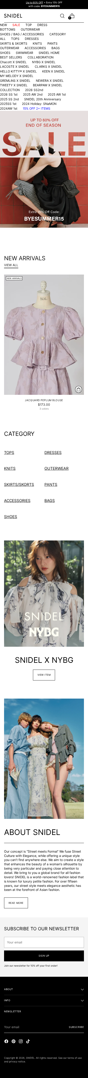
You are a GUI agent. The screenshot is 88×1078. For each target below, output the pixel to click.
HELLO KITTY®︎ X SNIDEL (18, 71)
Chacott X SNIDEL (13, 62)
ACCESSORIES (35, 48)
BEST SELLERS (11, 57)
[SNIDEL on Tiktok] (28, 1042)
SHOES (5, 53)
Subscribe (76, 1027)
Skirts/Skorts (19, 484)
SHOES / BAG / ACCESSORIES (22, 34)
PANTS (52, 43)
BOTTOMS (7, 29)
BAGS (55, 48)
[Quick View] (78, 389)
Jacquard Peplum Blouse (44, 400)
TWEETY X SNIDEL (14, 85)
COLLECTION (10, 90)
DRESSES (32, 39)
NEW (3, 25)
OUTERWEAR (30, 29)
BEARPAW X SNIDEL (47, 85)
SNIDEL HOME (49, 53)
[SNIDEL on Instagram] (21, 1042)
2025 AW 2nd (32, 94)
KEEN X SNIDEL (53, 71)
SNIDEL (30, 1057)
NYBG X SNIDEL (44, 62)
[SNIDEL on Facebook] (6, 1042)
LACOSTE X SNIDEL (14, 66)
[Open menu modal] (81, 15)
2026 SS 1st (9, 94)
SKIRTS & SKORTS (13, 43)
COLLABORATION (40, 57)
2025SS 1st (8, 104)
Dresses (53, 452)
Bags (49, 500)
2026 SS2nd (34, 90)
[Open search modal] (62, 15)
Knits (10, 468)
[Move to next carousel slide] (49, 218)
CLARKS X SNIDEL (48, 66)
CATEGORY (57, 34)
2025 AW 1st (57, 94)
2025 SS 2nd (9, 99)
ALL (3, 39)
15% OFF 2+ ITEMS (36, 108)
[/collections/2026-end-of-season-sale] (44, 169)
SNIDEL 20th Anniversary (42, 99)
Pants (50, 484)
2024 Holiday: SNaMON (39, 104)
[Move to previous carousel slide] (39, 218)
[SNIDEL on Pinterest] (14, 1042)
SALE (16, 25)
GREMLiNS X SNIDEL (15, 80)
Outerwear (56, 468)
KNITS (37, 43)
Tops (9, 452)
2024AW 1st (8, 108)
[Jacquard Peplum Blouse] (44, 335)
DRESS (42, 25)
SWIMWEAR (24, 53)
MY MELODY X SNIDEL (16, 76)
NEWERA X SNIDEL (50, 80)
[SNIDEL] (13, 16)
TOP (28, 25)
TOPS (15, 39)
